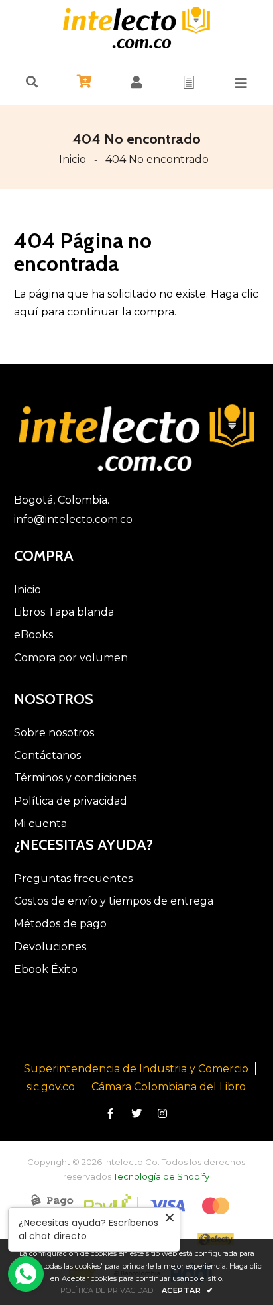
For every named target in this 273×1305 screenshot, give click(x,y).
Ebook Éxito (46, 969)
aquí (26, 312)
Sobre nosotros (54, 732)
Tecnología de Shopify (161, 1176)
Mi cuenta (40, 823)
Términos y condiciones (75, 777)
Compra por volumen (71, 658)
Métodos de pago (60, 923)
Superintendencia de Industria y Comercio (136, 1068)
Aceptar (187, 1290)
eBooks (33, 634)
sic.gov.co (51, 1086)
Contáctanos (47, 755)
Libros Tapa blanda (64, 612)
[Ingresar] (136, 82)
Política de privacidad (70, 801)
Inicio (72, 159)
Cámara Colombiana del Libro (168, 1086)
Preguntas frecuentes (73, 878)
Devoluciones (50, 946)
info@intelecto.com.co (73, 519)
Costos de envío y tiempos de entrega (113, 901)
